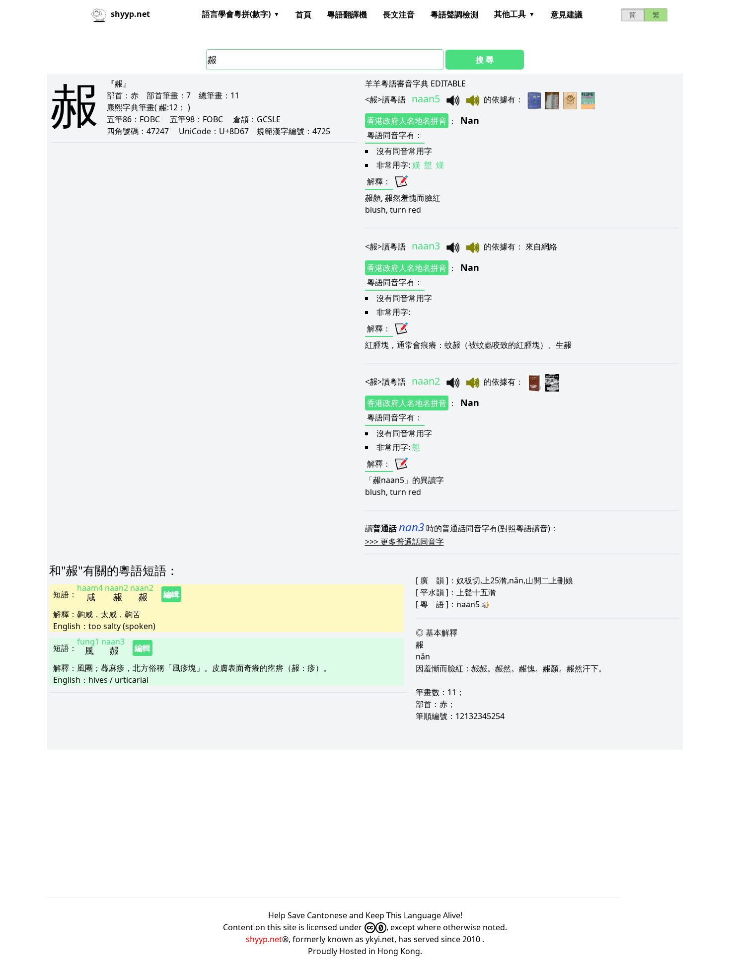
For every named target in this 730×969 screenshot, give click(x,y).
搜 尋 (485, 59)
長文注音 (399, 14)
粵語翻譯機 (347, 14)
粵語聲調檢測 (454, 14)
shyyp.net (264, 939)
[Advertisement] (345, 823)
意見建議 (567, 14)
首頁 (303, 14)
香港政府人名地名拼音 (406, 120)
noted (494, 927)
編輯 (171, 594)
